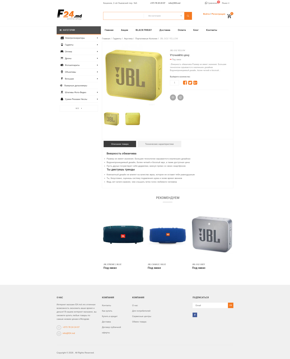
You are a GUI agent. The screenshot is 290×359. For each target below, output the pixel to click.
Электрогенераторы (75, 38)
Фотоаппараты (72, 65)
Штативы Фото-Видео (75, 92)
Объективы (70, 72)
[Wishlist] (173, 97)
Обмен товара (139, 321)
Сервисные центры (141, 316)
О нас (135, 305)
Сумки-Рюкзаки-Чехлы (76, 99)
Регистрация (218, 14)
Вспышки (69, 79)
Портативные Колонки (146, 38)
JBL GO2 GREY (198, 264)
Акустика (128, 38)
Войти (206, 14)
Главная (109, 30)
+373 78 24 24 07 (157, 3)
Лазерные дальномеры (75, 85)
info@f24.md (174, 3)
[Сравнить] (180, 97)
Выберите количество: (180, 77)
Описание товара (120, 144)
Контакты (211, 30)
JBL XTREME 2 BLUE (112, 264)
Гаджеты (69, 45)
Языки (224, 3)
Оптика (68, 51)
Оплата (182, 30)
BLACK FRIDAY (144, 30)
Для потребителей (141, 311)
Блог (196, 30)
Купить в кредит (110, 316)
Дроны (68, 58)
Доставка (164, 30)
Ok (230, 305)
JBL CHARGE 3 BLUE (157, 264)
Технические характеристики (159, 144)
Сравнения (213, 3)
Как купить (107, 311)
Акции (124, 30)
